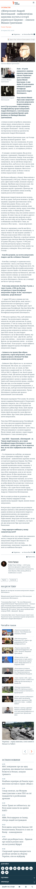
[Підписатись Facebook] (2, 868)
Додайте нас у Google (8, 887)
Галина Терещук (6, 27)
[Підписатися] (6, 872)
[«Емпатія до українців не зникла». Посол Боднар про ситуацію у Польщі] (7, 632)
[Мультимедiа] (19, 887)
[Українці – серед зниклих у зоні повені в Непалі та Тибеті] (18, 731)
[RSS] (31, 868)
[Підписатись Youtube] (15, 868)
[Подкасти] (25, 887)
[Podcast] (2, 872)
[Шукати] (32, 887)
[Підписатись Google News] (6, 868)
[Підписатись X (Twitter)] (10, 868)
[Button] (16, 34)
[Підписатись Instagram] (19, 868)
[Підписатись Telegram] (27, 868)
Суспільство (6, 7)
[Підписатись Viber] (23, 868)
